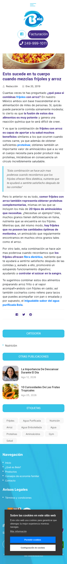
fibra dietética (33, 257)
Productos (11, 471)
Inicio (8, 462)
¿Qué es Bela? (13, 467)
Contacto (10, 480)
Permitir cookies (32, 540)
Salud (10, 440)
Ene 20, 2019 (33, 86)
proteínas (23, 145)
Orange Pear (39, 556)
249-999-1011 (35, 43)
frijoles (21, 97)
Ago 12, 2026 (28, 377)
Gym (51, 434)
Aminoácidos (33, 434)
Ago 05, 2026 (29, 395)
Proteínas (12, 434)
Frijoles (10, 420)
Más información (18, 531)
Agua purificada (32, 420)
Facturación (38, 34)
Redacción (12, 86)
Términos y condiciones (18, 497)
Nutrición (11, 345)
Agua (53, 427)
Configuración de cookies (33, 548)
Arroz (10, 427)
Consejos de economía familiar (22, 476)
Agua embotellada (31, 427)
